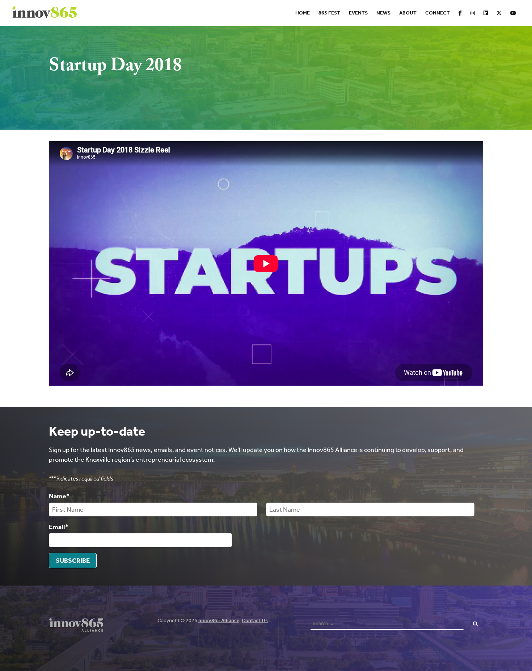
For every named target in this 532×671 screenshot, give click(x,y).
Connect (437, 13)
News (383, 13)
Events (358, 13)
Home (302, 13)
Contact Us (255, 620)
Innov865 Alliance (218, 620)
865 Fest (329, 13)
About (408, 13)
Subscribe (73, 561)
